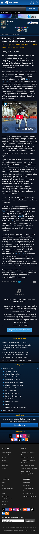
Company (5, 479)
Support (26, 479)
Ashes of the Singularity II (28, 452)
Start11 (4, 457)
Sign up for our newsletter (12, 518)
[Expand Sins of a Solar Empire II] (3, 396)
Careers (4, 491)
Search (12, 12)
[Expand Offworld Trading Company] (3, 385)
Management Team (7, 488)
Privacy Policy (8, 530)
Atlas (12, 221)
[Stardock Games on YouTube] (18, 436)
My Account (26, 485)
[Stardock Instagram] (25, 436)
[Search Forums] (37, 3)
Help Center (26, 483)
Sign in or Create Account (19, 330)
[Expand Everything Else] (1, 410)
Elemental (24, 455)
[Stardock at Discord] (16, 439)
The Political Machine (27, 466)
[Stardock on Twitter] (10, 436)
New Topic (32, 8)
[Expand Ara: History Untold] (3, 371)
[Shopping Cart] (34, 3)
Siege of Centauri (26, 471)
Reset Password (28, 493)
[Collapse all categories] (37, 368)
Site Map (32, 530)
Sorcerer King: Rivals (27, 474)
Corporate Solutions (8, 455)
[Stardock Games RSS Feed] (26, 439)
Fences (4, 460)
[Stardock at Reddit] (12, 439)
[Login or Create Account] (31, 3)
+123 (3, 27)
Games (23, 449)
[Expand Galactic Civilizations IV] (3, 379)
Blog (3, 485)
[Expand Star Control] (3, 399)
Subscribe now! (19, 425)
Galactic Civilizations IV (28, 457)
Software (5, 449)
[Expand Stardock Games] (1, 368)
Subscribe (30, 521)
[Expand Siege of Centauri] (3, 390)
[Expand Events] (3, 404)
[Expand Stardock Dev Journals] (3, 401)
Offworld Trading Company (29, 468)
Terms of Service (18, 530)
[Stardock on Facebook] (14, 436)
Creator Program (7, 499)
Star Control (24, 463)
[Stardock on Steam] (28, 436)
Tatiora (10, 21)
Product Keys (27, 491)
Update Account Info (29, 496)
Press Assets (5, 496)
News (3, 493)
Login (18, 12)
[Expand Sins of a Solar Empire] (3, 393)
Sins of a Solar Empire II (28, 460)
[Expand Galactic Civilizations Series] (3, 382)
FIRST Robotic (19, 254)
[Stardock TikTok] (19, 439)
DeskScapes (5, 463)
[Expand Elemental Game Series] (3, 376)
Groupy (4, 468)
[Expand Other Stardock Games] (3, 388)
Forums (4, 504)
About (3, 483)
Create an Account (28, 488)
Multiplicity (5, 466)
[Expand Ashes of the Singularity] (3, 374)
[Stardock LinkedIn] (23, 439)
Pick (3, 211)
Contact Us (5, 501)
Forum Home (4, 12)
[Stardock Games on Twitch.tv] (21, 436)
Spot (21, 216)
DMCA (26, 530)
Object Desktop (6, 452)
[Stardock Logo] (11, 2)
